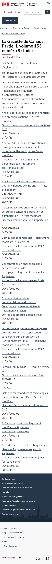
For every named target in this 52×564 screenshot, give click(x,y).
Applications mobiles (13, 533)
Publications (40, 28)
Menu (11, 20)
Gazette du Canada (22, 28)
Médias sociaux (10, 528)
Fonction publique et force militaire (17, 488)
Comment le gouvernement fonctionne (18, 509)
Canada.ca (5, 28)
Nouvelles (6, 492)
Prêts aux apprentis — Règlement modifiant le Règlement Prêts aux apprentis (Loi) (21, 427)
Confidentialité (10, 546)
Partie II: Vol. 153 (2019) (13, 33)
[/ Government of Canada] (19, 4)
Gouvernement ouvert (11, 514)
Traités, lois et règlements (13, 496)
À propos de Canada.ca (14, 537)
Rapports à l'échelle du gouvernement (18, 501)
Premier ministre (9, 505)
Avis (6, 541)
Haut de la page (9, 557)
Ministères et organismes (12, 483)
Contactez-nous (8, 479)
